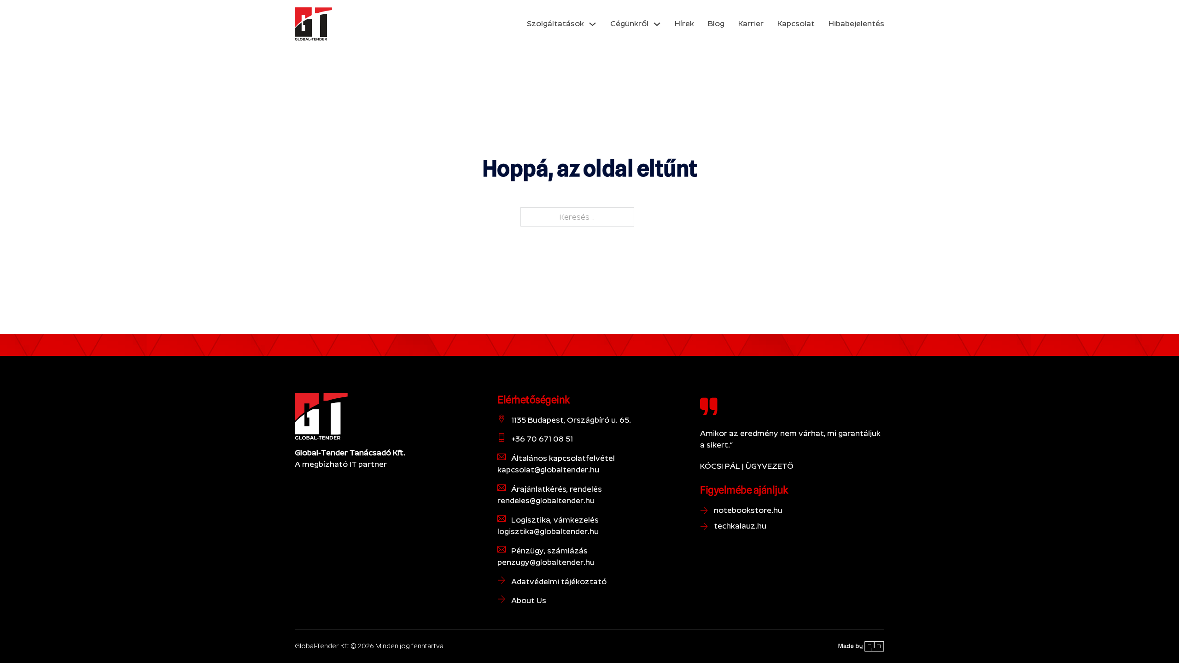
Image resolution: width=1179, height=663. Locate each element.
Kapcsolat (796, 23)
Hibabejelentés (856, 23)
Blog (716, 23)
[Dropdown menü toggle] (592, 24)
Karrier (751, 23)
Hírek (684, 23)
